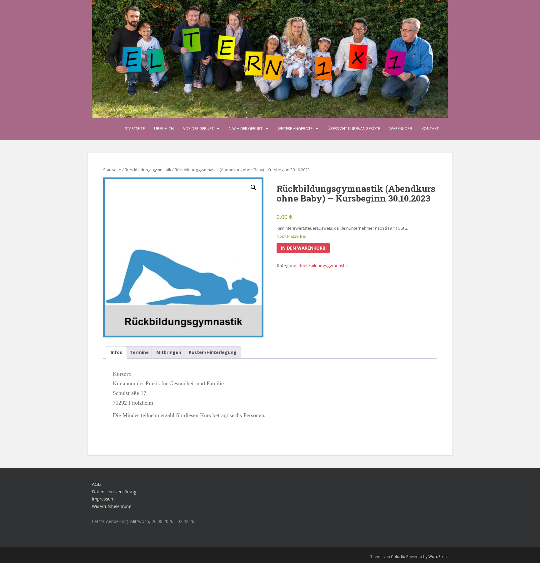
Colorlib (398, 556)
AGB (96, 484)
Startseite (135, 128)
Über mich (164, 128)
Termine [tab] (139, 352)
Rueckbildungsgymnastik (148, 169)
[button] (253, 187)
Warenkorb (400, 128)
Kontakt (430, 128)
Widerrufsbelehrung (111, 506)
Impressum (103, 499)
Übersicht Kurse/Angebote (354, 128)
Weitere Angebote (295, 128)
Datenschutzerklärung (114, 492)
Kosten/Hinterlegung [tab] (213, 352)
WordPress (438, 556)
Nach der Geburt (245, 128)
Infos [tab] (116, 352)
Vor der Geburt (198, 128)
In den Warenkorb (303, 248)
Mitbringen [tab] (168, 352)
